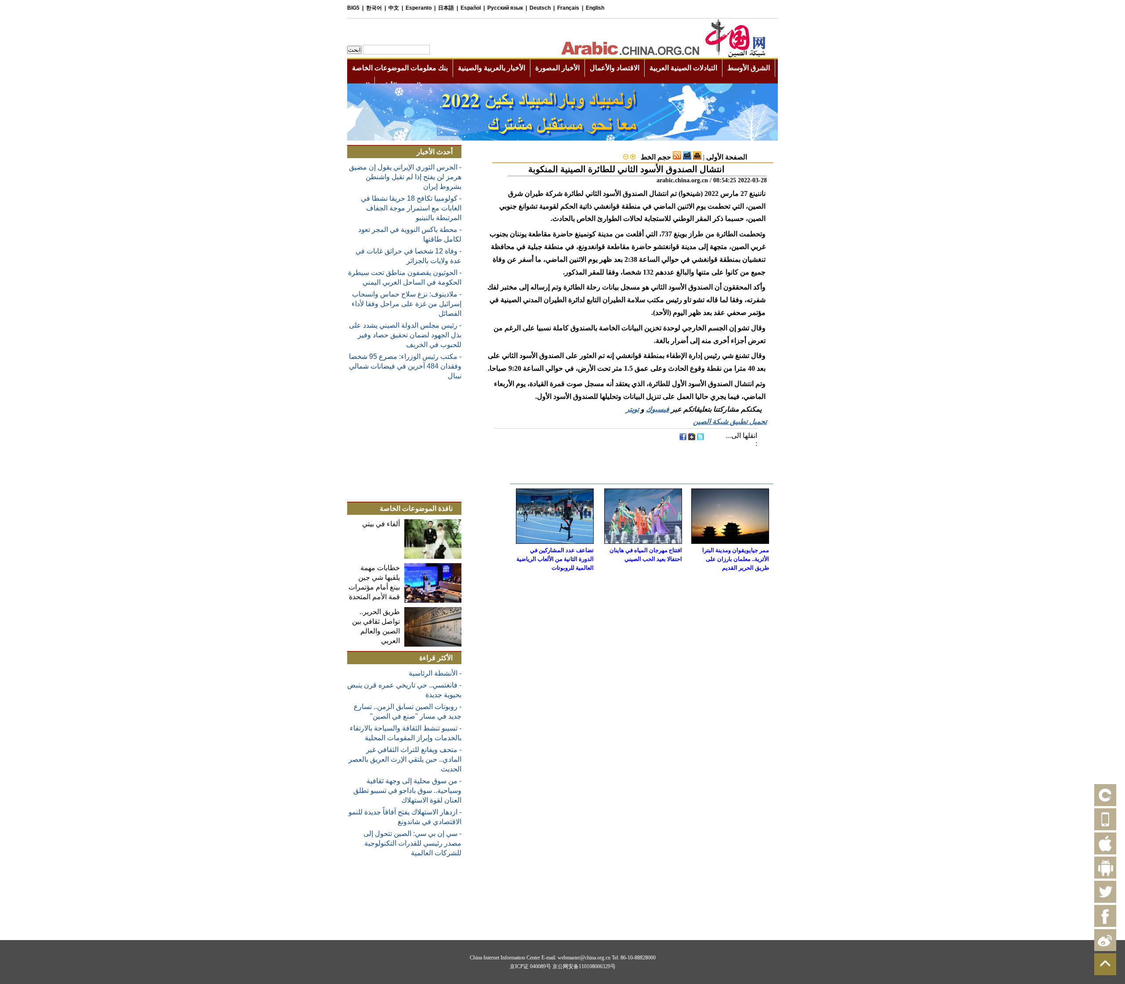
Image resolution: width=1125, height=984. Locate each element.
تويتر (632, 409)
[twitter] (700, 437)
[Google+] (691, 437)
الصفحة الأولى (726, 157)
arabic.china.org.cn (682, 180)
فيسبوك (657, 409)
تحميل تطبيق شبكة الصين (730, 421)
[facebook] (682, 437)
